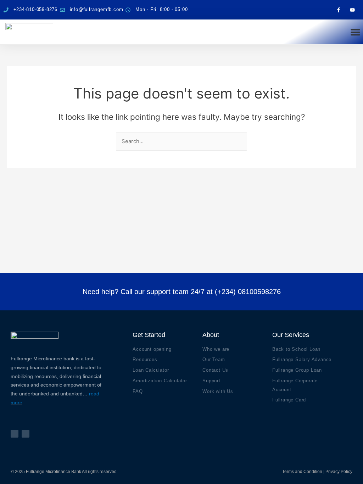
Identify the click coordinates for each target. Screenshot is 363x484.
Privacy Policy (338, 471)
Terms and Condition (302, 471)
